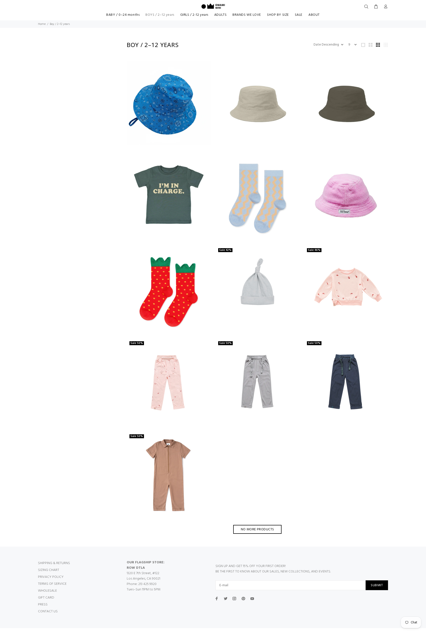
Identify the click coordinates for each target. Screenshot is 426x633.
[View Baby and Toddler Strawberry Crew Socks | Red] (168, 289)
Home (42, 24)
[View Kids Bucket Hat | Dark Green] (346, 103)
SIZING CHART (48, 570)
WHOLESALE (47, 591)
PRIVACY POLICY (51, 577)
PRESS (43, 604)
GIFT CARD (46, 598)
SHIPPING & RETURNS (54, 563)
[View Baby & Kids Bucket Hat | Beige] (257, 103)
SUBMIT (377, 585)
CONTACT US (48, 611)
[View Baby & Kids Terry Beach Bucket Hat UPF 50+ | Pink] (346, 196)
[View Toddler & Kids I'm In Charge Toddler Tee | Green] (169, 196)
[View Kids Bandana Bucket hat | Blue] (169, 103)
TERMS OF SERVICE (52, 584)
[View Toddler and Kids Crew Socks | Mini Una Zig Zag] (257, 196)
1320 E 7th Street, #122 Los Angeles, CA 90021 (143, 576)
